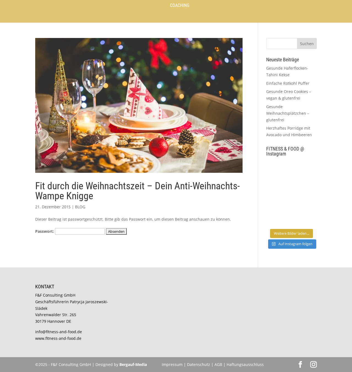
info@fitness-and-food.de (58, 331)
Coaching (179, 6)
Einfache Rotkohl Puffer (287, 83)
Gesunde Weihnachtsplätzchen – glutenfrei (287, 113)
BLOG (80, 206)
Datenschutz (199, 364)
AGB (218, 364)
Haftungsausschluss (245, 364)
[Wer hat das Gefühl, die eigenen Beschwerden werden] (305, 201)
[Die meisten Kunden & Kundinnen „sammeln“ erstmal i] (278, 217)
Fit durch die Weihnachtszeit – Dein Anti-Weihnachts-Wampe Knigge (137, 191)
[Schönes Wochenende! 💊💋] (278, 169)
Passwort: (45, 231)
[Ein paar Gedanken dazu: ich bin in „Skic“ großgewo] (305, 185)
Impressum (172, 364)
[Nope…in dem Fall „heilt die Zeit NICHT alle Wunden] (305, 217)
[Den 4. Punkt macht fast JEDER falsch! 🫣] (305, 169)
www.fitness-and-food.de (58, 338)
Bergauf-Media (133, 364)
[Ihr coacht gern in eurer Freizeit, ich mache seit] (278, 185)
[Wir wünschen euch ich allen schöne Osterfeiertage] (278, 201)
